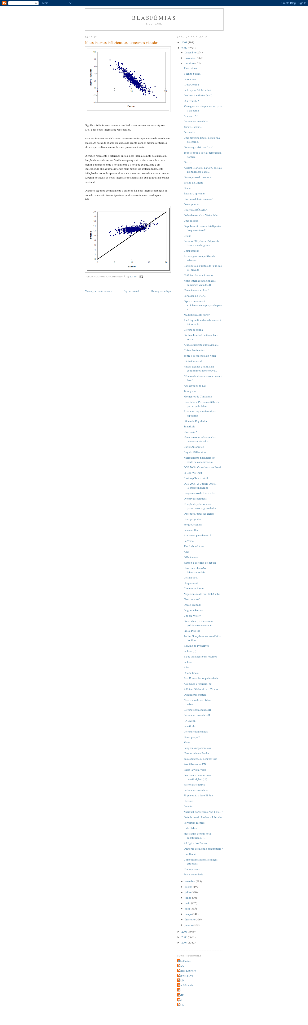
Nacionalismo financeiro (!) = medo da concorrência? (200, 460)
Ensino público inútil (196, 478)
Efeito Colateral (193, 361)
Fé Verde (189, 541)
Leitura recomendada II (197, 715)
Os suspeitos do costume (197, 177)
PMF (181, 995)
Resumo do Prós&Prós (196, 645)
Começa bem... (192, 869)
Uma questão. (191, 221)
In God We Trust (193, 473)
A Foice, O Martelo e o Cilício (201, 689)
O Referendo (191, 557)
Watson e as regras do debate (200, 562)
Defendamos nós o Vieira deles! (201, 215)
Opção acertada (192, 605)
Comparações (191, 250)
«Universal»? (191, 101)
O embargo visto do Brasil (198, 147)
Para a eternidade (193, 874)
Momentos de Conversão (198, 396)
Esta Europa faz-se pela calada (201, 678)
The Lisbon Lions (194, 546)
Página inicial (131, 291)
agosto (189, 887)
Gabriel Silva (185, 975)
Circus (187, 236)
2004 (184, 942)
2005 (184, 937)
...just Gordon (191, 84)
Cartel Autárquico (194, 447)
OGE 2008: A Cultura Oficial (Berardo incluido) (200, 486)
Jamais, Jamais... (193, 127)
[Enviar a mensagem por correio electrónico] (141, 277)
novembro (191, 58)
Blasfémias (154, 17)
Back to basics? (192, 73)
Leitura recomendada (196, 121)
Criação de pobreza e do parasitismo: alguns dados (200, 506)
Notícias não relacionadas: (199, 275)
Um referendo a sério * (196, 290)
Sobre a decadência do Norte (200, 355)
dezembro (191, 52)
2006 (184, 931)
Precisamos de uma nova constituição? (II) (197, 836)
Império (188, 806)
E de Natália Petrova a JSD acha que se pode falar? (202, 404)
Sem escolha (191, 530)
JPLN (181, 980)
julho (188, 892)
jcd (180, 1000)
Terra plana (190, 391)
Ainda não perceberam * (197, 535)
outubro (189, 63)
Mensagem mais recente (98, 291)
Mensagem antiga (161, 291)
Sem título (189, 426)
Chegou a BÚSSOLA (195, 210)
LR (180, 990)
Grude (187, 188)
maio (188, 903)
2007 (184, 48)
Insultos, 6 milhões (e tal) (198, 95)
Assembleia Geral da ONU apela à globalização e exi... (203, 170)
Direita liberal (191, 673)
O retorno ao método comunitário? (203, 848)
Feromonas (190, 79)
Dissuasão (189, 132)
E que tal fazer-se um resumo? (200, 656)
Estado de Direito (193, 182)
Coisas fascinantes (194, 350)
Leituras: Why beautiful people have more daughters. (201, 243)
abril (188, 908)
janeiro (189, 925)
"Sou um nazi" (192, 599)
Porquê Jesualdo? (193, 524)
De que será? (191, 583)
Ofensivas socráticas (195, 498)
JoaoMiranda (185, 985)
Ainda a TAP (191, 116)
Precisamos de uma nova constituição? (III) (197, 777)
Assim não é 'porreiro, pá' (198, 684)
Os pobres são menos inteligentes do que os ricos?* (202, 228)
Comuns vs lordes (194, 588)
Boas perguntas (192, 519)
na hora (188, 662)
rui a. (181, 1005)
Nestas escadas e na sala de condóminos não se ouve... (200, 369)
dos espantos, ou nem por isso (200, 759)
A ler (186, 552)
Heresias (188, 801)
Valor (187, 742)
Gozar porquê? (192, 737)
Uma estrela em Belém (196, 753)
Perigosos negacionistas (197, 748)
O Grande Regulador (195, 421)
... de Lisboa (190, 828)
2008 (184, 42)
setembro (190, 881)
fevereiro (190, 919)
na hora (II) (190, 651)
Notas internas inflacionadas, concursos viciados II (200, 283)
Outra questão (191, 204)
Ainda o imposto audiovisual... (201, 345)
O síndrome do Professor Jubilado (203, 817)
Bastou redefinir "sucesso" (198, 199)
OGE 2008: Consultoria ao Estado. (203, 467)
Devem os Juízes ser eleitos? (200, 513)
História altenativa (194, 784)
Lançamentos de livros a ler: (200, 493)
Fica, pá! (188, 162)
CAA (181, 966)
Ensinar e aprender (194, 193)
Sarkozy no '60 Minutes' (197, 90)
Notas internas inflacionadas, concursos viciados (200, 439)
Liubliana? (190, 854)
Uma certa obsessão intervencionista (195, 570)
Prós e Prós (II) (192, 631)
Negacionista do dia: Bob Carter (202, 594)
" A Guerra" (190, 720)
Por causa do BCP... (195, 296)
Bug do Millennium (195, 452)
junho (188, 897)
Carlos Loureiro (187, 970)
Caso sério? (190, 432)
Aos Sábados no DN (195, 385)
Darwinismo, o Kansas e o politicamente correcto (198, 623)
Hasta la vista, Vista (195, 769)
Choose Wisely (192, 615)
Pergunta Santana (193, 610)
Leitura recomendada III (197, 710)
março (188, 914)
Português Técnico (194, 822)
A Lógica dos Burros (195, 843)
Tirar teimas (190, 68)
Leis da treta (191, 577)
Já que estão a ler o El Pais (198, 795)
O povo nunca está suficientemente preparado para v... (203, 305)
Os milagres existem (195, 694)
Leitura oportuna (193, 329)
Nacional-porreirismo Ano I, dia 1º (203, 812)
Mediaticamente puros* (197, 315)
